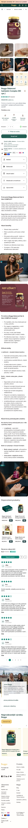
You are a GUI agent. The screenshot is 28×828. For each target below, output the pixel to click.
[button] (5, 97)
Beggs (21, 812)
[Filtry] (21, 557)
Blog (17, 787)
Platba (3, 809)
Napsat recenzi (10, 557)
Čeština (4, 818)
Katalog (18, 802)
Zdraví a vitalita (18, 9)
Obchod (9, 9)
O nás (17, 790)
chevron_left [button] (1, 726)
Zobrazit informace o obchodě (10, 146)
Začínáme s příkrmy (21, 799)
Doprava (3, 807)
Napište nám (4, 789)
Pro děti (18, 769)
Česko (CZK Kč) (6, 821)
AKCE (19, 728)
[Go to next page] (21, 660)
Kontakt (18, 793)
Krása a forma (20, 772)
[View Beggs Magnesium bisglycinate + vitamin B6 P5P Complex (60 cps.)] (11, 737)
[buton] (4, 818)
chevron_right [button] (26, 726)
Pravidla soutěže (5, 800)
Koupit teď (14, 136)
